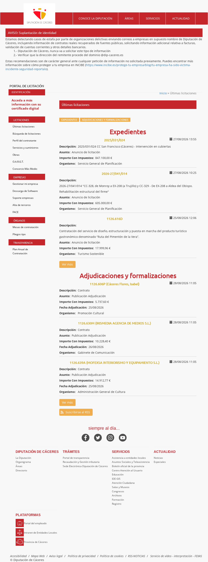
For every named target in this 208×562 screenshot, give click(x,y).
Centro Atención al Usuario (127, 470)
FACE (15, 212)
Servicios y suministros (25, 147)
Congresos (118, 491)
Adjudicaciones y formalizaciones (105, 119)
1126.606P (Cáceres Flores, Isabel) (114, 284)
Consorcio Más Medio (25, 169)
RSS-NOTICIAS (136, 556)
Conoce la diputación (95, 18)
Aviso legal (56, 556)
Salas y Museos (120, 487)
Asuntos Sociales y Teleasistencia (131, 462)
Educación (118, 474)
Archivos (117, 495)
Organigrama (23, 462)
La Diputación (23, 458)
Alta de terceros (22, 205)
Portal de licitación (27, 86)
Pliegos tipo (19, 234)
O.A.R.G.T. (18, 161)
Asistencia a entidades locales (129, 458)
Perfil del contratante (24, 140)
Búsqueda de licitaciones (27, 133)
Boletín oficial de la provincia (128, 466)
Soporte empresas (23, 198)
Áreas (129, 18)
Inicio (163, 93)
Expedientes (69, 119)
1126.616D (114, 218)
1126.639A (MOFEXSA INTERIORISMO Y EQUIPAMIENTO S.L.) (114, 362)
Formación (118, 499)
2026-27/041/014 (114, 173)
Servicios (153, 18)
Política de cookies (112, 556)
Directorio (21, 470)
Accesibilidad (18, 556)
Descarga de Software (25, 191)
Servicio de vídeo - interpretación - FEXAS (176, 556)
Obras (16, 155)
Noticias (158, 458)
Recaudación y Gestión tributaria (81, 462)
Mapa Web (38, 556)
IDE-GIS (116, 478)
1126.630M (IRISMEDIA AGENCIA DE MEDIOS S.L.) (114, 323)
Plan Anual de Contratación (20, 251)
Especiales (160, 462)
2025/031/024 (114, 140)
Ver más (67, 264)
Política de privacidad (81, 556)
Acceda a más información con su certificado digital (26, 104)
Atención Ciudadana (123, 483)
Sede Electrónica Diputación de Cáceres (85, 466)
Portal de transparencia (76, 458)
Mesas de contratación (25, 227)
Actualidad (181, 18)
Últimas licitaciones (24, 126)
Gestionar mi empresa (25, 184)
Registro (116, 503)
